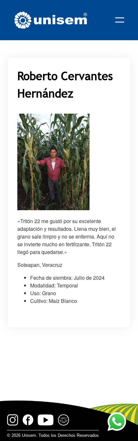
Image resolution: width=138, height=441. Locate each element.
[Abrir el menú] (119, 20)
